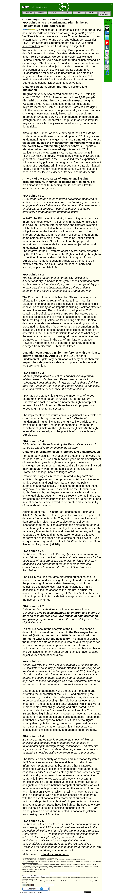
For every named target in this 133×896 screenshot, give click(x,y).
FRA (93, 864)
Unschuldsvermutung (40, 868)
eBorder (25, 868)
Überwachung (34, 866)
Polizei (69, 864)
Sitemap (39, 892)
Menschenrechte (37, 864)
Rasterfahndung (68, 866)
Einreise (58, 864)
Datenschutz (32, 892)
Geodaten (88, 864)
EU (96, 864)
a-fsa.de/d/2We (54, 858)
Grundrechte (29, 864)
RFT (66, 13)
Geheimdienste (76, 864)
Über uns (28, 13)
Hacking (83, 864)
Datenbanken (76, 866)
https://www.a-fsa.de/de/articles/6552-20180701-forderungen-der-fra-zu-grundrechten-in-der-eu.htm (59, 859)
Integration (95, 866)
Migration (52, 864)
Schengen (63, 864)
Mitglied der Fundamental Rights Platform (66, 29)
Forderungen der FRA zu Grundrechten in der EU (48, 20)
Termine (54, 13)
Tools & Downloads (104, 14)
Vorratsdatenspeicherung (45, 866)
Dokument (50, 868)
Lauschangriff (26, 866)
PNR (82, 866)
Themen (41, 13)
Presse (79, 13)
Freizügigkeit (31, 868)
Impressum (23, 892)
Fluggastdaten (87, 866)
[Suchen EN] (104, 4)
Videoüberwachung (58, 866)
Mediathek (91, 13)
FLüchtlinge (46, 864)
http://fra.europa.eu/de (55, 854)
